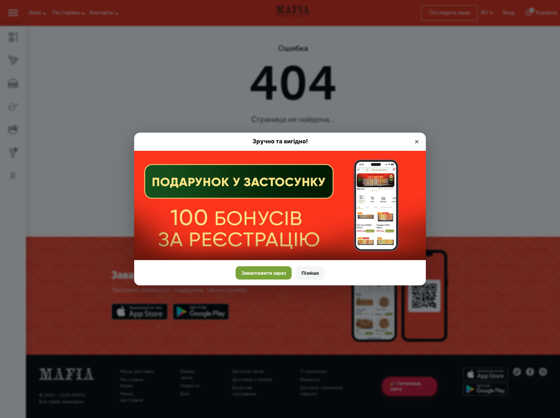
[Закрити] (417, 142)
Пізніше (310, 273)
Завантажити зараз (263, 273)
